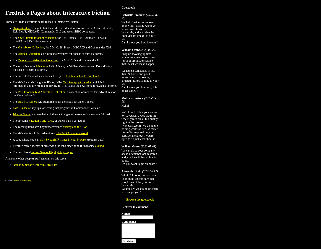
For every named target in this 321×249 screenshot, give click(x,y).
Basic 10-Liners (27, 101)
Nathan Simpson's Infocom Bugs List (35, 164)
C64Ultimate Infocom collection (37, 37)
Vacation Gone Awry (41, 120)
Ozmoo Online (21, 28)
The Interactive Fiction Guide (83, 76)
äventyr (99, 145)
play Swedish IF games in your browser (63, 139)
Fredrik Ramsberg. (23, 180)
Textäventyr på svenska (77, 82)
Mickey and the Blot (75, 126)
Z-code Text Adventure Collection (38, 60)
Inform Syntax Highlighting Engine (52, 152)
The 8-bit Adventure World (72, 133)
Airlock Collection (29, 53)
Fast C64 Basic (22, 108)
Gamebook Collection (31, 47)
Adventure (41, 66)
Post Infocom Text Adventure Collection (42, 92)
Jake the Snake (21, 114)
